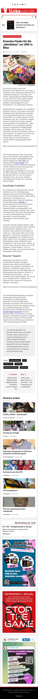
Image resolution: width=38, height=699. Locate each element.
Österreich (24, 367)
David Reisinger (9, 457)
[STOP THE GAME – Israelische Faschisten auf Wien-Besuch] (6, 25)
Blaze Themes (24, 692)
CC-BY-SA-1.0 (31, 85)
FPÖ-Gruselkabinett (10, 490)
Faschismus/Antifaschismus (12, 36)
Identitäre (18, 364)
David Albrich (8, 52)
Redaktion (7, 475)
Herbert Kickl (8, 364)
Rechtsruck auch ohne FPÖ (13, 472)
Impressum (19, 696)
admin (6, 436)
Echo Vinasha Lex (9, 418)
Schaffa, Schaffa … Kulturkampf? (15, 414)
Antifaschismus (15, 360)
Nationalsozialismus (11, 367)
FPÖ (24, 360)
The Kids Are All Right (11, 433)
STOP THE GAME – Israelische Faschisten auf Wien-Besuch (21, 25)
